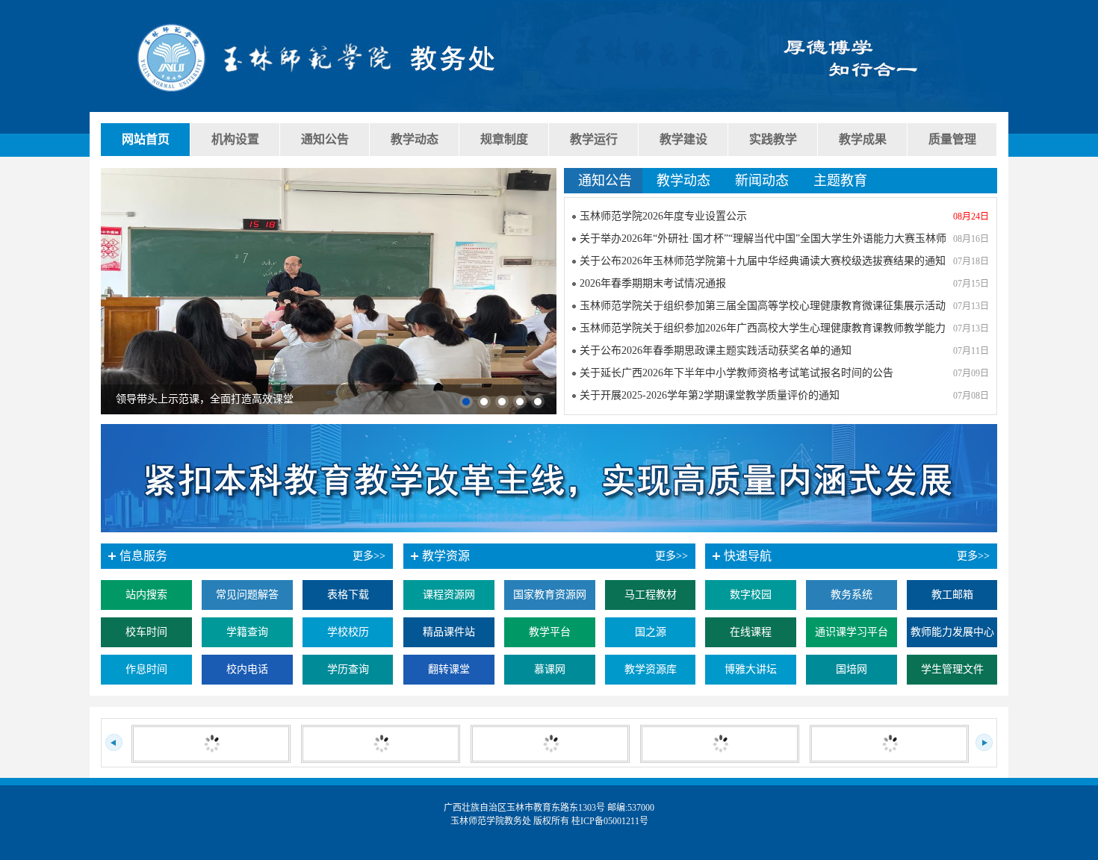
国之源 (650, 632)
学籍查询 (247, 632)
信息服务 (143, 555)
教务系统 (851, 594)
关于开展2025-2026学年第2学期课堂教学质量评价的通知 (710, 395)
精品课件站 (449, 632)
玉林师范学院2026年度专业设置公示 (663, 216)
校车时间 (146, 632)
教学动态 (414, 139)
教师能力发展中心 (952, 632)
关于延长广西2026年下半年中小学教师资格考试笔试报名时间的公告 (736, 372)
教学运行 (594, 139)
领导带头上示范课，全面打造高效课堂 (205, 399)
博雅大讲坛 (751, 669)
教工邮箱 (952, 594)
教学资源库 (650, 669)
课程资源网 (449, 594)
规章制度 (504, 139)
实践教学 (773, 139)
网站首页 (146, 139)
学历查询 (348, 669)
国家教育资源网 (549, 594)
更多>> (973, 555)
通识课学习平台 (851, 632)
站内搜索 (146, 594)
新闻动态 (762, 180)
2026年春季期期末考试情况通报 (653, 283)
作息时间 (146, 669)
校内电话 (247, 669)
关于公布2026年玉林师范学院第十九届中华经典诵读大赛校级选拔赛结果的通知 (763, 261)
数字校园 (751, 594)
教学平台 (550, 632)
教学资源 (446, 555)
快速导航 (748, 555)
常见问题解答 (247, 594)
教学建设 (683, 139)
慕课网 (549, 669)
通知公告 (325, 139)
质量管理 (952, 139)
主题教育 (840, 180)
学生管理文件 (952, 669)
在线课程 (751, 632)
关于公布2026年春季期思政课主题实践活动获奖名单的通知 (716, 350)
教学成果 (863, 139)
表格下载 (348, 594)
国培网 (851, 669)
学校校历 (348, 632)
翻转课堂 (449, 669)
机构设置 (235, 139)
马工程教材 (650, 594)
